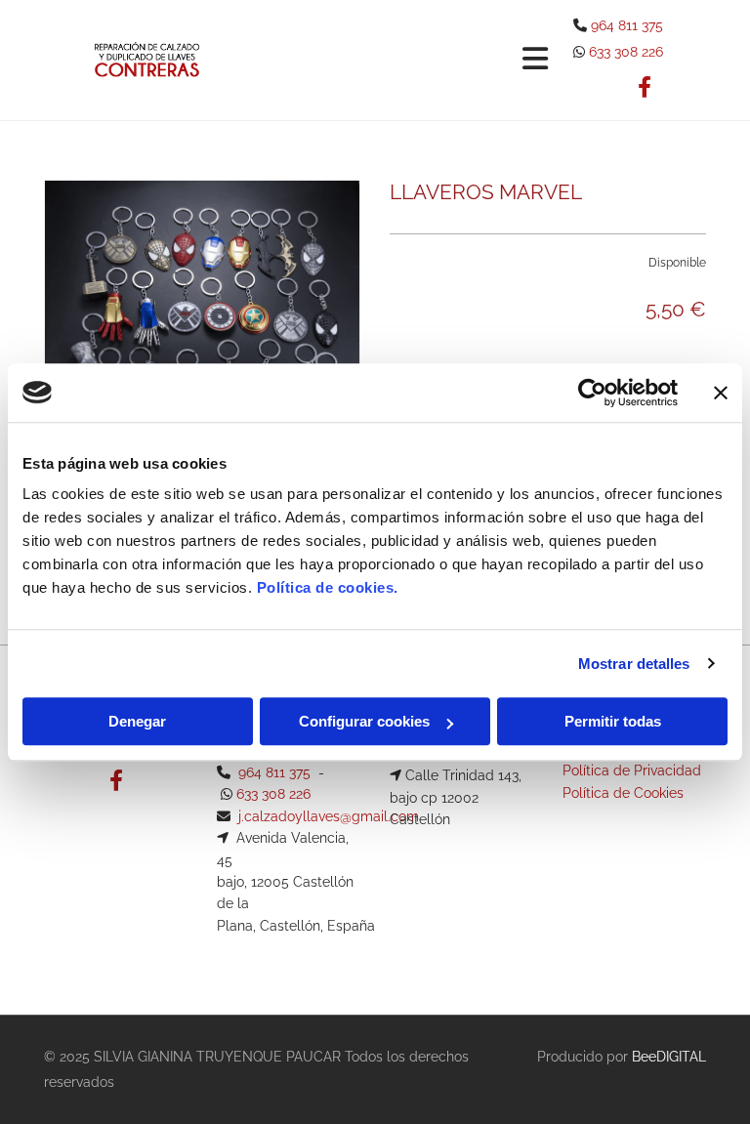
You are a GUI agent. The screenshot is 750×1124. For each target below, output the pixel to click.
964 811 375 (627, 25)
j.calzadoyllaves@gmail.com (328, 816)
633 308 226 (626, 52)
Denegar (137, 721)
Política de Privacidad (631, 770)
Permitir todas (612, 721)
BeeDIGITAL (669, 1056)
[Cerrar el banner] (721, 392)
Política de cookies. (327, 587)
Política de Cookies (623, 793)
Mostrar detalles (634, 663)
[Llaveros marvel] (202, 338)
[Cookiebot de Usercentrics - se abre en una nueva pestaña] (592, 392)
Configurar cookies (364, 721)
